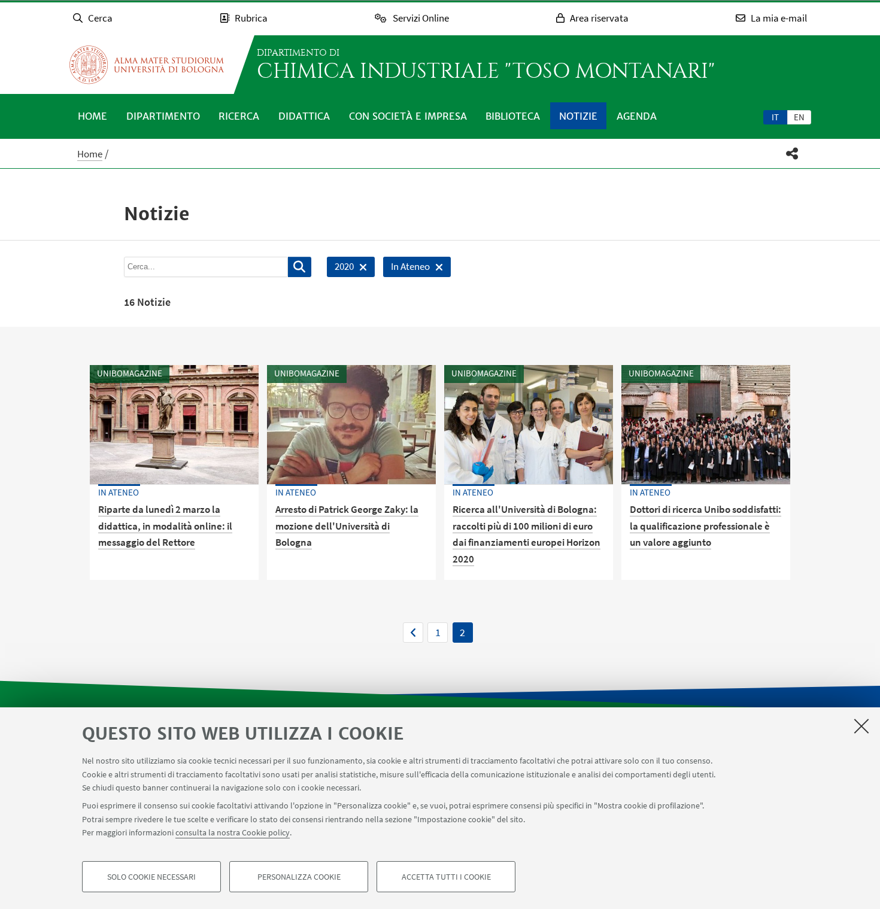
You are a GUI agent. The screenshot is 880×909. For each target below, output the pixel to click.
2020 (340, 268)
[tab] (775, 116)
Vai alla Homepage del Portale (146, 64)
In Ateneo (406, 268)
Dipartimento (163, 116)
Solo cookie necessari (151, 876)
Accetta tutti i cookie (446, 876)
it (775, 117)
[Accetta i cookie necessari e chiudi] (861, 725)
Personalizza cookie (299, 876)
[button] (792, 153)
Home (92, 116)
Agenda (637, 116)
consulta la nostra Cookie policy (232, 832)
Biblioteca (512, 116)
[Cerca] (299, 267)
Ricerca (239, 116)
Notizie (578, 116)
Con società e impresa (408, 116)
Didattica (304, 116)
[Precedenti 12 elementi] (413, 632)
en (799, 117)
